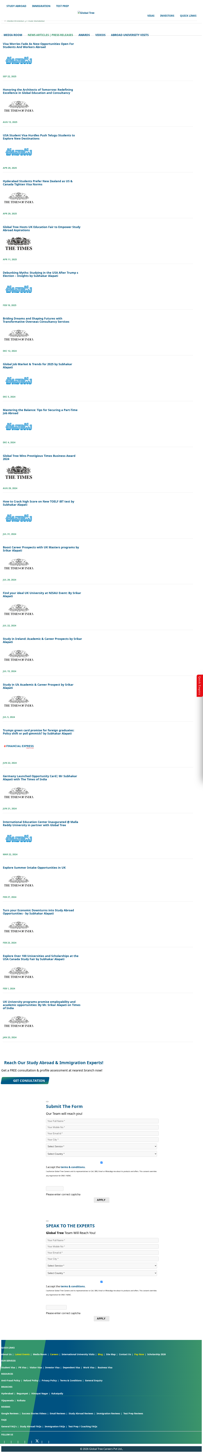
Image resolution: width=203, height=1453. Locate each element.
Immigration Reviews (108, 1413)
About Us (6, 1354)
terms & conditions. (73, 1167)
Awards (84, 35)
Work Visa (88, 1367)
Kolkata (21, 1400)
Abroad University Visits (130, 35)
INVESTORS (167, 15)
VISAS (150, 15)
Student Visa (8, 1367)
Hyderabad (7, 1393)
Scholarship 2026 (156, 1354)
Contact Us (125, 1354)
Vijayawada (7, 1400)
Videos (100, 35)
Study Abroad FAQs (30, 1426)
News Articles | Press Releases (50, 35)
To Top (197, 1434)
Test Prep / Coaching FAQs (82, 1426)
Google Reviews (10, 1413)
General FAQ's (9, 1426)
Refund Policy (30, 1380)
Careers (54, 1354)
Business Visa (105, 1367)
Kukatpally (57, 1393)
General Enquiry (93, 1380)
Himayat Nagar (39, 1393)
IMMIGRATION (41, 6)
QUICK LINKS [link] (188, 15)
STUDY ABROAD (16, 6)
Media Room (13, 35)
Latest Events (22, 1354)
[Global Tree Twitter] (37, 1441)
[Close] (47, 1101)
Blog (100, 1354)
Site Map (111, 1354)
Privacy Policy (49, 1380)
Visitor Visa (36, 1367)
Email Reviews (57, 1413)
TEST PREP (62, 6)
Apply (101, 1200)
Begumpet (22, 1393)
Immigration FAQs (55, 1426)
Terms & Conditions (71, 1380)
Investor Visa (52, 1367)
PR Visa (22, 1367)
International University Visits (78, 1354)
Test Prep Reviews (133, 1413)
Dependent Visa (71, 1367)
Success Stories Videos (34, 1413)
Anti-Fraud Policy (10, 1380)
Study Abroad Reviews (81, 1413)
